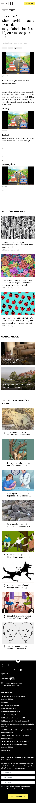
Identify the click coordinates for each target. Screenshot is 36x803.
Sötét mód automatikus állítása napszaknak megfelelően (13, 684)
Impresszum (4, 702)
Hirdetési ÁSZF (5, 750)
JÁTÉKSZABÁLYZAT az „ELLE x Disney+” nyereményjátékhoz (13, 698)
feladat (4, 48)
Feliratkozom (18, 797)
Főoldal (5, 10)
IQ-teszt (10, 48)
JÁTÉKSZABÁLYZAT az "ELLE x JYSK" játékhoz (15, 741)
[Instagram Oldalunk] (17, 670)
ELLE (25, 43)
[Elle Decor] (9, 3)
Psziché (12, 10)
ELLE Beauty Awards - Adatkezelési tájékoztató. (15, 721)
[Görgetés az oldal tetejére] (18, 660)
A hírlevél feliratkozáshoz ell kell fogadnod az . (17, 788)
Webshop (29, 3)
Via (3, 190)
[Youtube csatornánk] (21, 670)
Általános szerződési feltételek (10, 705)
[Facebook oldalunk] (14, 670)
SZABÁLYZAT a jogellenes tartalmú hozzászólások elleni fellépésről (17, 726)
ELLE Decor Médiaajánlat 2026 (10, 711)
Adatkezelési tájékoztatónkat (14, 789)
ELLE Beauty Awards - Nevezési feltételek (13, 718)
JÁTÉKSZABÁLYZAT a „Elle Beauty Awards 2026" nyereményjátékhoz (16, 731)
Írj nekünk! (4, 674)
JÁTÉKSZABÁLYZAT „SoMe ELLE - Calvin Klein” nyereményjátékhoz (15, 737)
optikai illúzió (18, 48)
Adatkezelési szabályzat (8, 715)
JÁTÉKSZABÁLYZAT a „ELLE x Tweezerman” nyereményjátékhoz (14, 746)
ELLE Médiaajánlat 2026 (8, 708)
